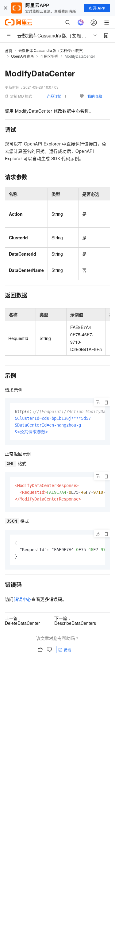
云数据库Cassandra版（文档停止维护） (52, 50)
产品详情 (54, 96)
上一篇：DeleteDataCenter (22, 620)
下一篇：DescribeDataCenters (75, 620)
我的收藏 (94, 96)
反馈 (67, 649)
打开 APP (97, 8)
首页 (8, 50)
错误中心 (23, 599)
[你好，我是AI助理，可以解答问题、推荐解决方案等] (80, 22)
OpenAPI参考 (22, 56)
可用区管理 (49, 56)
